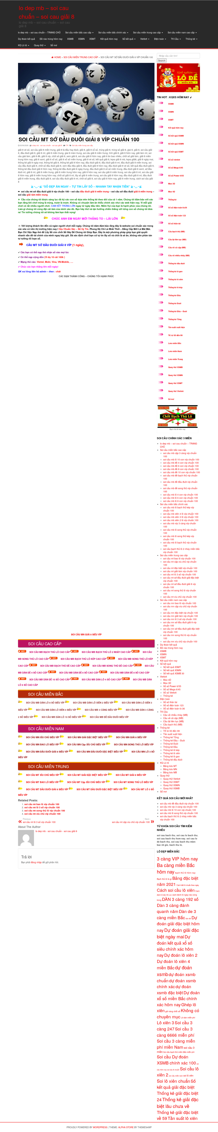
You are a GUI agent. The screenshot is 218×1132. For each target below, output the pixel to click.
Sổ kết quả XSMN (176, 143)
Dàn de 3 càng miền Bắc (176, 914)
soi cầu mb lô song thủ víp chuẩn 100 (179, 813)
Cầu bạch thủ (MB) (176, 231)
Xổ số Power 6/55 (176, 175)
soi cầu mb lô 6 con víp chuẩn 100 (180, 497)
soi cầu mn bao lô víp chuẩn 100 (179, 603)
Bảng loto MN (170, 769)
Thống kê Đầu (174, 295)
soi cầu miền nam (176, 1075)
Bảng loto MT (170, 766)
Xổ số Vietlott (170, 692)
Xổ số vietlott (174, 159)
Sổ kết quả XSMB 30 (173, 673)
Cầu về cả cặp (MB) (177, 247)
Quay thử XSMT (175, 383)
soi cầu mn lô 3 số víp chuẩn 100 (180, 619)
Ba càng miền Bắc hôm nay (176, 868)
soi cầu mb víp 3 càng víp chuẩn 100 (178, 806)
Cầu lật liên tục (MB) (177, 239)
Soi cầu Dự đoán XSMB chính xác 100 (176, 1059)
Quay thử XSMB (175, 367)
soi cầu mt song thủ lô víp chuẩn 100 (44, 810)
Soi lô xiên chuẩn (173, 1081)
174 (66, 145)
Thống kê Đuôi (174, 303)
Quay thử (39, 45)
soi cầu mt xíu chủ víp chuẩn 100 (42, 813)
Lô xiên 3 (165, 1022)
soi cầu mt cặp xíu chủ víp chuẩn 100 (131, 821)
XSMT (92, 38)
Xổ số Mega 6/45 (175, 167)
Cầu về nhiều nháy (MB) (179, 255)
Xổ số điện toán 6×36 (174, 708)
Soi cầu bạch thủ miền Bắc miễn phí (178, 1052)
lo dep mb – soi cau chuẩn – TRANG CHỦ (39, 32)
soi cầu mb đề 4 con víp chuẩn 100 (181, 462)
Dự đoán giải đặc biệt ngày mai (178, 933)
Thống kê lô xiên (175, 279)
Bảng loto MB (170, 772)
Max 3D (171, 183)
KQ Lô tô (23, 45)
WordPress (100, 1127)
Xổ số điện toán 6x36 (177, 207)
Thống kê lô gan (175, 271)
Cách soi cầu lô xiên (176, 890)
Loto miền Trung (175, 359)
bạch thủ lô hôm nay (185, 872)
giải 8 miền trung (143, 191)
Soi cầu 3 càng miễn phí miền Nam (176, 1044)
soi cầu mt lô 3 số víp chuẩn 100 (42, 807)
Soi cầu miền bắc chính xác (112, 32)
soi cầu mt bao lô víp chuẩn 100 (41, 804)
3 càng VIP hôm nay (177, 858)
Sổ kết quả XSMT (176, 151)
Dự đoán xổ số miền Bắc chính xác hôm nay (178, 998)
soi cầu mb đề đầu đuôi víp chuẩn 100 (179, 803)
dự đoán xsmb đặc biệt (174, 989)
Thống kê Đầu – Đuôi (177, 311)
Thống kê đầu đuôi (176, 263)
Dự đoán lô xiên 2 (180, 955)
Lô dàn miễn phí (188, 1017)
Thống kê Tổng (174, 319)
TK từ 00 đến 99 (175, 335)
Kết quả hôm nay (109, 38)
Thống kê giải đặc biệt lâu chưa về (178, 1102)
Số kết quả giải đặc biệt (176, 1084)
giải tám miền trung (37, 194)
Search (161, 60)
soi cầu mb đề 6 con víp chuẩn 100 (181, 465)
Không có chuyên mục (178, 1013)
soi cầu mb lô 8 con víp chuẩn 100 (180, 501)
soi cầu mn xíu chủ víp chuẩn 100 (180, 641)
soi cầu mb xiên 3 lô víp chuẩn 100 (180, 517)
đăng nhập (36, 862)
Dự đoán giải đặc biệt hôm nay (178, 923)
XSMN (81, 38)
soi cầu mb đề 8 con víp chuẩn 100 (181, 469)
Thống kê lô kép (175, 287)
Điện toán (159, 38)
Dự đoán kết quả (26, 38)
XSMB (70, 38)
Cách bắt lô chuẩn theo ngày (188, 885)
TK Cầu (175, 38)
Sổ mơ (53, 45)
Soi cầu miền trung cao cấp (147, 32)
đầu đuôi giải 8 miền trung (94, 191)
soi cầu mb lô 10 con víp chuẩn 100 (181, 459)
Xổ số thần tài (174, 223)
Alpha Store (126, 1127)
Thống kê (191, 38)
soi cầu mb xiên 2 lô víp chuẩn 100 (180, 520)
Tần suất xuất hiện (176, 327)
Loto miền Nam (175, 351)
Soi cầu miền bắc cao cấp (78, 32)
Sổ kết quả (128, 38)
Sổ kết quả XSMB (176, 135)
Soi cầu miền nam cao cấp (181, 32)
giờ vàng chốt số (172, 1011)
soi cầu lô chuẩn (173, 1069)
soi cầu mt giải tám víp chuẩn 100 (180, 571)
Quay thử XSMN (175, 375)
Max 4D (171, 191)
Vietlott (144, 38)
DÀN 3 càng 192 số (180, 899)
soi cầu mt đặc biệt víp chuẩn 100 (180, 568)
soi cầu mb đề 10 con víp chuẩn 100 (181, 472)
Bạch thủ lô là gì (164, 878)
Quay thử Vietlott (176, 391)
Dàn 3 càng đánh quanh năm (173, 908)
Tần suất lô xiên (183, 1118)
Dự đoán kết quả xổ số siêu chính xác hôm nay (175, 945)
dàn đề (188, 918)
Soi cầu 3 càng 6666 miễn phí (175, 1032)
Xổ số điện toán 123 (177, 215)
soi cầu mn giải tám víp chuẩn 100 (180, 615)
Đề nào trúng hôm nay (51, 38)
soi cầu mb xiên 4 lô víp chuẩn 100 (180, 513)
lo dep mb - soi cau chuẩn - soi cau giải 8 (46, 145)
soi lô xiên (188, 1075)
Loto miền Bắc (174, 343)
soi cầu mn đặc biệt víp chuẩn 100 (180, 612)
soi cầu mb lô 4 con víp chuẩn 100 (180, 494)
